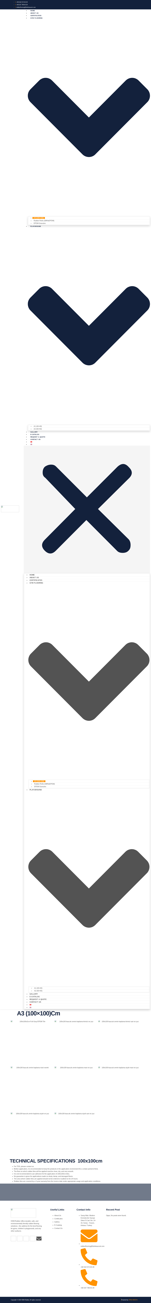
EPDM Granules (40, 786)
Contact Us (35, 439)
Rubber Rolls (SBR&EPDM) (44, 221)
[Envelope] (39, 1238)
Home (32, 575)
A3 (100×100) (39, 218)
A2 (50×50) (38, 991)
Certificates (36, 580)
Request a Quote (38, 999)
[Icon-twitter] (19, 1238)
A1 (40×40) (38, 426)
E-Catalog (35, 997)
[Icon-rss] (32, 1238)
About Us (34, 577)
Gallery (34, 994)
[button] (87, 509)
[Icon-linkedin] (138, 4)
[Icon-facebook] (130, 4)
